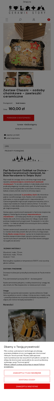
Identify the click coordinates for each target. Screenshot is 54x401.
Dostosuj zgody (27, 380)
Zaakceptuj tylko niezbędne (27, 373)
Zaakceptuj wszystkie (27, 386)
